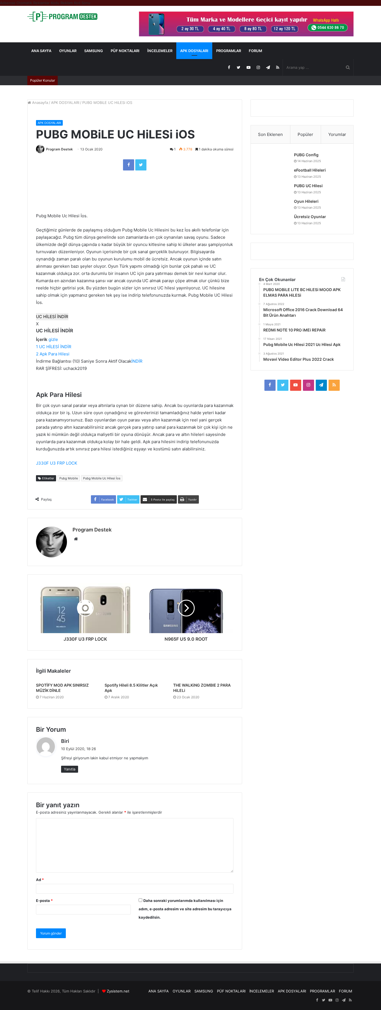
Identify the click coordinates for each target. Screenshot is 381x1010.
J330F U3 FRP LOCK (56, 463)
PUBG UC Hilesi (308, 185)
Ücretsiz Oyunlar (310, 216)
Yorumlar (337, 134)
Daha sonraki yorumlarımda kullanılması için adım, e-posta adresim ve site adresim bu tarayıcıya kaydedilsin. (185, 908)
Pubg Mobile (68, 478)
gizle (53, 339)
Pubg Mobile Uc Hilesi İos (101, 478)
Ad (40, 879)
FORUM (255, 50)
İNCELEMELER (159, 50)
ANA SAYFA (41, 50)
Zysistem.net (118, 991)
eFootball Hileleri (310, 170)
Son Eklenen (270, 134)
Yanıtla (69, 769)
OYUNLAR (67, 50)
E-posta (44, 900)
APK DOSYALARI (194, 50)
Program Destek (59, 149)
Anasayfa (39, 102)
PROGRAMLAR (228, 50)
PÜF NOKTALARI (125, 50)
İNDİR (137, 361)
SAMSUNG (93, 50)
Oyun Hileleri (306, 201)
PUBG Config (306, 154)
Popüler (305, 134)
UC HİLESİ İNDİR (52, 316)
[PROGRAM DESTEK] (62, 16)
